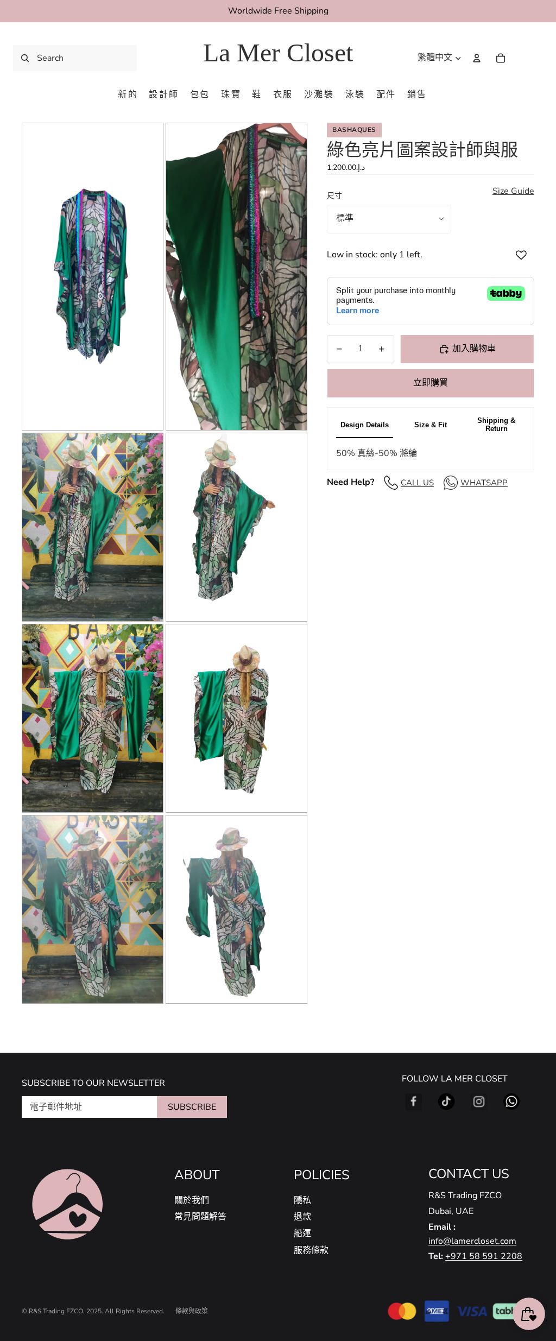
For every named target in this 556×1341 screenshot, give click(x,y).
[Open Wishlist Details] (523, 58)
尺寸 (334, 196)
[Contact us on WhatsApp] (511, 1102)
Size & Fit (430, 425)
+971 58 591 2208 (483, 1256)
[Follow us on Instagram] (479, 1102)
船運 (302, 1233)
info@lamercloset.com (472, 1241)
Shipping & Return (496, 424)
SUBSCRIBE (192, 1107)
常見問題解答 (200, 1217)
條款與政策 (191, 1311)
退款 (302, 1217)
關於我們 (191, 1200)
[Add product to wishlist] (521, 255)
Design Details (364, 425)
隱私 (302, 1200)
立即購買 (430, 383)
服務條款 (311, 1250)
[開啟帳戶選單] (477, 58)
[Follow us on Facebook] (414, 1102)
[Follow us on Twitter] (446, 1102)
